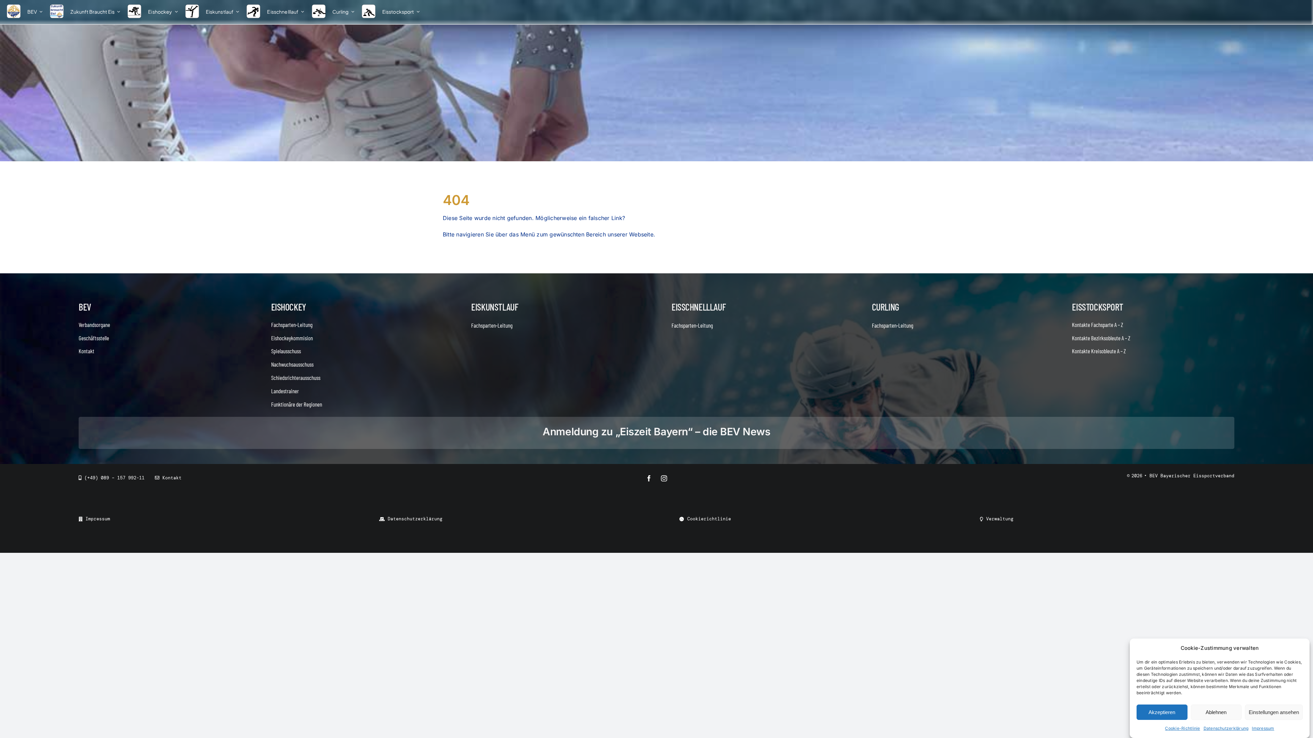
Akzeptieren (1162, 712)
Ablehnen (1216, 712)
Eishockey (288, 307)
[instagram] (664, 478)
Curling (885, 307)
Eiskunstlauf (494, 307)
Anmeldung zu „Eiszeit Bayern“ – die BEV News (656, 431)
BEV (85, 307)
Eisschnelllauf (699, 307)
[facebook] (649, 478)
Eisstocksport (1097, 307)
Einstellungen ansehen (1274, 712)
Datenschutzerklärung (1226, 728)
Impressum (1263, 728)
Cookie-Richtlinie (1182, 728)
